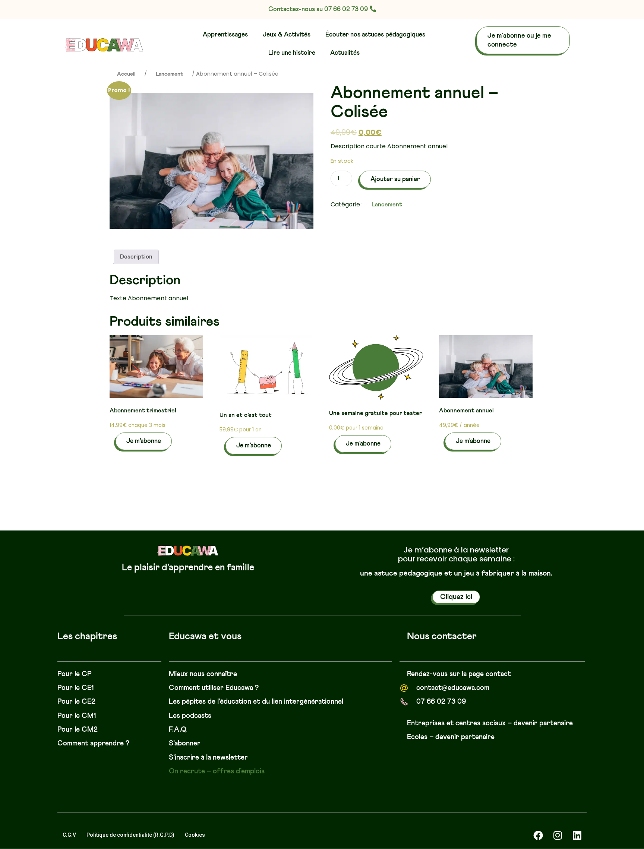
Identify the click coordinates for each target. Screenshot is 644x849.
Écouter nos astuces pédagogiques (375, 35)
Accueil (126, 74)
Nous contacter (442, 636)
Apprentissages (225, 35)
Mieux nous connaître (203, 674)
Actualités (345, 53)
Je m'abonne (143, 441)
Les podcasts (190, 715)
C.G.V (69, 835)
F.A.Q (178, 729)
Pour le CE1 (75, 687)
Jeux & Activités (286, 35)
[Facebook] (538, 835)
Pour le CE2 (76, 701)
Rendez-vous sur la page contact (459, 674)
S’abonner (185, 743)
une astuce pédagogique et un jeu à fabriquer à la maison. (456, 573)
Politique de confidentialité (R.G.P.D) (130, 835)
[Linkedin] (577, 835)
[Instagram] (557, 835)
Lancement (169, 74)
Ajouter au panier (395, 179)
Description (136, 257)
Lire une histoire (291, 53)
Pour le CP (74, 674)
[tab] (136, 257)
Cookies (195, 835)
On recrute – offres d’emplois (217, 771)
